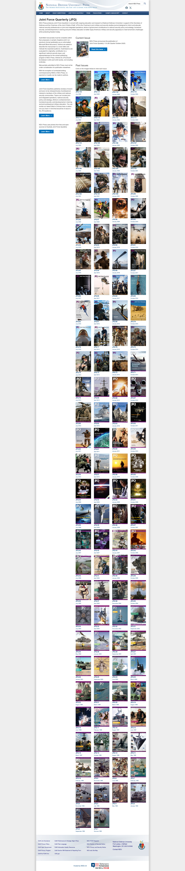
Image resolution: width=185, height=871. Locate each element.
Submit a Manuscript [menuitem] (112, 13)
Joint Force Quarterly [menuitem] (76, 13)
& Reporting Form (76, 850)
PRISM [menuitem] (88, 13)
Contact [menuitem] (125, 13)
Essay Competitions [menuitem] (59, 13)
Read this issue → (98, 49)
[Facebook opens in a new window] (126, 8)
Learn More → (46, 79)
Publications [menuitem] (97, 13)
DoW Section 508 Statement (63, 850)
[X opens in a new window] (130, 8)
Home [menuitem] (41, 13)
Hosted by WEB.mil (80, 866)
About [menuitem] (48, 13)
